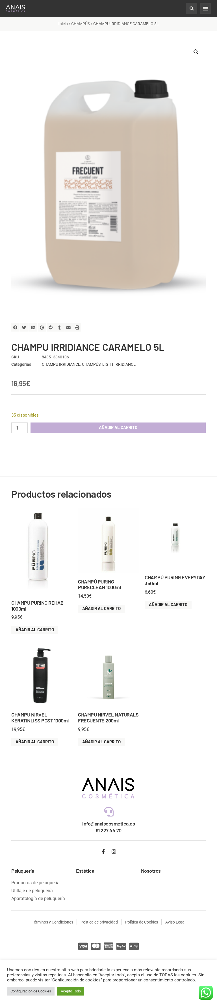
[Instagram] (114, 851)
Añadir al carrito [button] (35, 629)
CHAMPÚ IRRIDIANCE (61, 364)
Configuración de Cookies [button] (30, 991)
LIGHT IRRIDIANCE (119, 364)
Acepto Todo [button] (71, 991)
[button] (191, 8)
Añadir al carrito (118, 427)
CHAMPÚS (80, 23)
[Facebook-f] (103, 851)
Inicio (63, 23)
